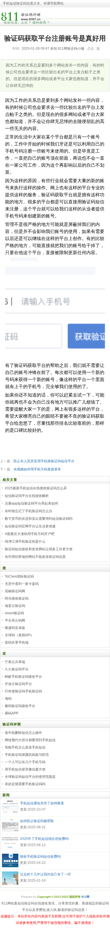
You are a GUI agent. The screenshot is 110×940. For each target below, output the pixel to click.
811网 (85, 896)
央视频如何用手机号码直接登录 (37, 469)
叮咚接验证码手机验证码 (23, 691)
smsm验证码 (14, 613)
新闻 (6, 795)
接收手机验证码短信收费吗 (40, 856)
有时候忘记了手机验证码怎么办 (28, 511)
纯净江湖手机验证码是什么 (25, 541)
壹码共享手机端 (16, 642)
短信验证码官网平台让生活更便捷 (30, 526)
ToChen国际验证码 (19, 576)
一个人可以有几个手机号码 (25, 762)
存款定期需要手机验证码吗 (25, 784)
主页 (24, 22)
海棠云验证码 (15, 606)
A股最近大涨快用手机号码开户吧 (29, 534)
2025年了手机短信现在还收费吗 (44, 839)
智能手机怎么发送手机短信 (25, 747)
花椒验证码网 (15, 591)
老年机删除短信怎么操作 (23, 733)
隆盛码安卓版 (15, 628)
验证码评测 (12, 724)
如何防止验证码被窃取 (37, 821)
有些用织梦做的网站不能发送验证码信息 (35, 557)
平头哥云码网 (15, 620)
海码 (8, 699)
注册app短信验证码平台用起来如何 (31, 503)
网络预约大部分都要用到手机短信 (30, 740)
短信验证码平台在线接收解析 (27, 496)
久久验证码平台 (16, 669)
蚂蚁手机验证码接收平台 (23, 677)
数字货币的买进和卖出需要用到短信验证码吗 (38, 519)
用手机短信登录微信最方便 (25, 769)
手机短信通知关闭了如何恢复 (42, 803)
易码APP (11, 713)
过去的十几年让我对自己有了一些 (45, 874)
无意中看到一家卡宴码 (22, 584)
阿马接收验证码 (16, 598)
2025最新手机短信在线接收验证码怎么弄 (36, 488)
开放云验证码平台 (18, 684)
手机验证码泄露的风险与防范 (27, 755)
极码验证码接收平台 (20, 706)
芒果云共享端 (15, 662)
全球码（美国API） (19, 635)
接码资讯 (39, 22)
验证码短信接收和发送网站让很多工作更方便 (38, 549)
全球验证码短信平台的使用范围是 (30, 777)
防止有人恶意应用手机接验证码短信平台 (44, 461)
